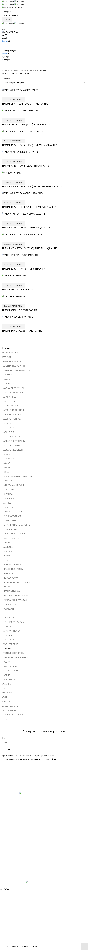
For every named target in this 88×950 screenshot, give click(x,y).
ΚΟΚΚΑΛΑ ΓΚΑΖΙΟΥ (11, 529)
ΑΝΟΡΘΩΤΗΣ (9, 401)
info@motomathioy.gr (54, 869)
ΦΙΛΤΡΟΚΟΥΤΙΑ (10, 666)
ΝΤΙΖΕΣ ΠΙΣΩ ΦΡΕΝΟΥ (13, 569)
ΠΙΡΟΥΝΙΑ (7, 587)
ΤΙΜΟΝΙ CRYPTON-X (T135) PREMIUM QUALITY (30, 248)
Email (4, 738)
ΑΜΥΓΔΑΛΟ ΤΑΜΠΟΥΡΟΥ (14, 393)
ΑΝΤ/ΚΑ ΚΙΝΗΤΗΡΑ (10, 353)
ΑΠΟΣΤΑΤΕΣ (8, 428)
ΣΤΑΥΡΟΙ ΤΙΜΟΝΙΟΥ (11, 631)
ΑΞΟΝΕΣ (7, 423)
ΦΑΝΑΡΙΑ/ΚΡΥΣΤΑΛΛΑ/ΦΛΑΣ (16, 657)
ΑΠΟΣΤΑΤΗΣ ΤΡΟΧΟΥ (12, 445)
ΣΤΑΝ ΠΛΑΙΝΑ (9, 626)
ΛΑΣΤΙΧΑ (7, 543)
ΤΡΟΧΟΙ (5, 719)
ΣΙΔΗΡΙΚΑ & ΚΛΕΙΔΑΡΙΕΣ (12, 715)
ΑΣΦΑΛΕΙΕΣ (8, 454)
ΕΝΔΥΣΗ (5, 688)
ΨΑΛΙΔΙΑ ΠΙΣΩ (9, 679)
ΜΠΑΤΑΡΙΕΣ (51, 824)
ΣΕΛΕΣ (6, 613)
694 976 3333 (51, 865)
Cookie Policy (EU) (9, 874)
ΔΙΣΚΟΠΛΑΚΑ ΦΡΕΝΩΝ (13, 485)
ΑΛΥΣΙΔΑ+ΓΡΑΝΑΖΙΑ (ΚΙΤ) (14, 366)
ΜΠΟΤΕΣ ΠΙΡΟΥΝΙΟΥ (12, 565)
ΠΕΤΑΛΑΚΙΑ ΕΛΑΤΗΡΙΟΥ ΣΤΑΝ (16, 582)
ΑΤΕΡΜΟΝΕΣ (9, 459)
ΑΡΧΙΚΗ (5, 857)
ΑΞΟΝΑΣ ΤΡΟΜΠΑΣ (12, 419)
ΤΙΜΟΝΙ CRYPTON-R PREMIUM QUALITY (26, 227)
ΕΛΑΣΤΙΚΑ (6, 684)
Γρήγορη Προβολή (11, 94)
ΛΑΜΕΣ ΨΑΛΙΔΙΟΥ (11, 538)
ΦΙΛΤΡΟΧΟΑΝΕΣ (10, 671)
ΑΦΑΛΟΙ (7, 463)
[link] (44, 883)
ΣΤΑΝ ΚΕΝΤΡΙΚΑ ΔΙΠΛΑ (13, 622)
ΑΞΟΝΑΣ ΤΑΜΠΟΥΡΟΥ (13, 415)
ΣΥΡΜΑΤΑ (7, 635)
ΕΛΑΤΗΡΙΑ (8, 494)
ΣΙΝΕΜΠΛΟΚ (8, 618)
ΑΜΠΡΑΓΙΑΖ (8, 384)
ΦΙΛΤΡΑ (6, 662)
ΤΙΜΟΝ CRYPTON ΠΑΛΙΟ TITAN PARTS (25, 103)
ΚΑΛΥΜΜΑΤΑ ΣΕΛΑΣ (12, 516)
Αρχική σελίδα (8, 71)
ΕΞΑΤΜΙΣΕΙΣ (8, 498)
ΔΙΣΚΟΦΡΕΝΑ (9, 490)
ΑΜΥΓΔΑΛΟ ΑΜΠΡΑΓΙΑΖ (13, 388)
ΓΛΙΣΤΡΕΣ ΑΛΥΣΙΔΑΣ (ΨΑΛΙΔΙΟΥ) (17, 476)
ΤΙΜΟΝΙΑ (7, 649)
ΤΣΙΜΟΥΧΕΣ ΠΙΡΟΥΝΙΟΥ (13, 653)
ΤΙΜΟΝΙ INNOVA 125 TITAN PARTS (22, 330)
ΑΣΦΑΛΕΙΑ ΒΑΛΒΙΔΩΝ (13, 450)
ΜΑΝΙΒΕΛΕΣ (8, 551)
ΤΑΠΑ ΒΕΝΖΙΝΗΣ (10, 644)
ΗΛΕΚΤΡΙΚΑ (7, 693)
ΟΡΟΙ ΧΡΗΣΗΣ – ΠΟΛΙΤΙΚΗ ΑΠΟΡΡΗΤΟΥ (19, 862)
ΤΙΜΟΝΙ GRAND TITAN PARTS (19, 310)
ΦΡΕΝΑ (6, 675)
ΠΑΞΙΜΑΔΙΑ (8, 574)
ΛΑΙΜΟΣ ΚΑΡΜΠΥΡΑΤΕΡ (14, 534)
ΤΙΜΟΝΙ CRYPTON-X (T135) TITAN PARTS (26, 268)
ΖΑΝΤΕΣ (7, 503)
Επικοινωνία (44, 784)
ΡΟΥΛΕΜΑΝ (8, 609)
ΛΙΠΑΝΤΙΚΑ (7, 702)
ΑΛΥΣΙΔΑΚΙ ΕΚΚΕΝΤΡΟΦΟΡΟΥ (16, 370)
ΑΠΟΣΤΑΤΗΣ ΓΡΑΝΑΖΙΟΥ (14, 441)
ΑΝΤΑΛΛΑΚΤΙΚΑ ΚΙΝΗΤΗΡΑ (58, 798)
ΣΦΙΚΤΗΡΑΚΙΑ (9, 640)
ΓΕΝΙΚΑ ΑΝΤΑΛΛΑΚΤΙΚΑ (12, 362)
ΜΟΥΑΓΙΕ (7, 560)
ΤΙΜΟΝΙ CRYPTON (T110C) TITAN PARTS (26, 165)
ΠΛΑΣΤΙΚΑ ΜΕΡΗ (9, 710)
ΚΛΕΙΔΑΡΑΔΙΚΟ (52, 846)
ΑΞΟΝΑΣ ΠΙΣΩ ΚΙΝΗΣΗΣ (13, 410)
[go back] (4, 59)
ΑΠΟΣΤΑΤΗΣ (8, 432)
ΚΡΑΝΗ (5, 697)
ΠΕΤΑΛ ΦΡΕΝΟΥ (10, 578)
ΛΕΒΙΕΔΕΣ (8, 547)
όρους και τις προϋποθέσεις (43, 756)
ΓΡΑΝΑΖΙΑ (7, 481)
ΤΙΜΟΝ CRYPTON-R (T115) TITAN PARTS (26, 124)
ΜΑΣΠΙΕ (6, 556)
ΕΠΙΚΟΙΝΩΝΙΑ (8, 870)
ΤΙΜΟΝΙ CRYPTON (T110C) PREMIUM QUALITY (29, 145)
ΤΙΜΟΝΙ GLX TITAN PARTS (17, 289)
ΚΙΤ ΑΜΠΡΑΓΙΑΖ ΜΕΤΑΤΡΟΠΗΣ (16, 525)
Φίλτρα (7, 79)
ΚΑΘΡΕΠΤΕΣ (9, 507)
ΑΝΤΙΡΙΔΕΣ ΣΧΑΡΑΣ (12, 406)
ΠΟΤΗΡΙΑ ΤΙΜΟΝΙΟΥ (12, 591)
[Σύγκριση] (4, 94)
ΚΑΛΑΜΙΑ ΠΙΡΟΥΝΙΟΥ (12, 512)
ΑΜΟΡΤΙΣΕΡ (8, 379)
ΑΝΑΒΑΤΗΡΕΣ (9, 397)
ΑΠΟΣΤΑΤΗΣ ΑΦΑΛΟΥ (13, 437)
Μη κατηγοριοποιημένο (11, 706)
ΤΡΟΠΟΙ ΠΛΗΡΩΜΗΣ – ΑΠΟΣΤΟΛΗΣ (17, 866)
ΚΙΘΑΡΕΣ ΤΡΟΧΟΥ (11, 521)
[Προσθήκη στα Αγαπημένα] (17, 94)
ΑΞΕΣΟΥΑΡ (6, 357)
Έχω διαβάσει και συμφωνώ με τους (28, 756)
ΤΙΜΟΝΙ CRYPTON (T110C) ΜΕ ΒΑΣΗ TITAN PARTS (32, 186)
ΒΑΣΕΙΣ (6, 468)
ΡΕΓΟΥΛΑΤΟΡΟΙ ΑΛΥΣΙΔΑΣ (15, 600)
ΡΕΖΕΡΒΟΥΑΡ (9, 604)
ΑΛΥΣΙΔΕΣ (7, 375)
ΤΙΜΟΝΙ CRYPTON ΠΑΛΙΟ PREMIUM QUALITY (29, 207)
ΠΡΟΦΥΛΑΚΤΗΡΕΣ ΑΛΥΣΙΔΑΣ (16, 596)
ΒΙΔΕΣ (6, 472)
